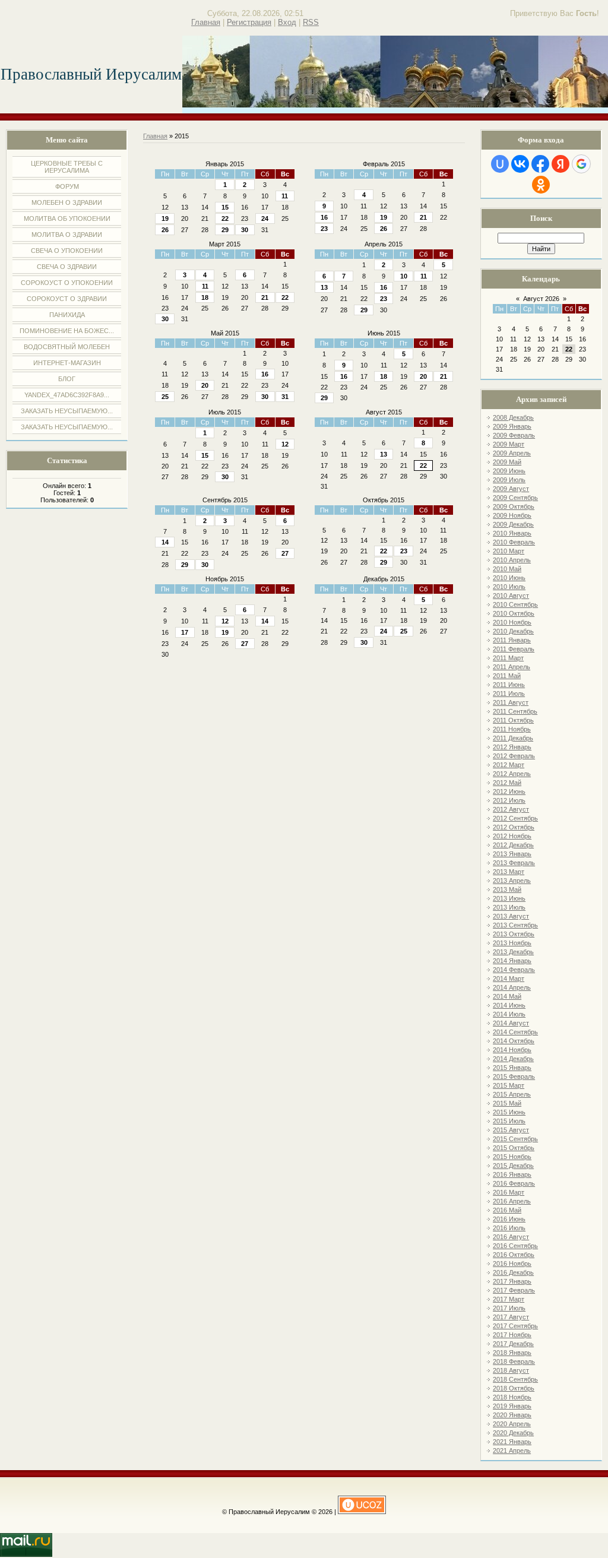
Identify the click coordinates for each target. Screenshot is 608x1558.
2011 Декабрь (513, 738)
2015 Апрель (512, 1094)
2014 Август (511, 1023)
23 (324, 228)
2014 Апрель (512, 987)
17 (184, 632)
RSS (311, 22)
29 (225, 229)
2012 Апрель (512, 773)
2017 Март (508, 1299)
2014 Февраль (514, 969)
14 (165, 542)
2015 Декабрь (513, 1165)
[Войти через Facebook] (540, 164)
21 (423, 217)
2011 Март (508, 657)
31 (285, 396)
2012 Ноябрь (512, 836)
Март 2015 (224, 244)
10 (403, 276)
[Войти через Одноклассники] (541, 185)
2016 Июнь (509, 1219)
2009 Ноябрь (512, 515)
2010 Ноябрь (512, 622)
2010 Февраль (514, 542)
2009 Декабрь (513, 524)
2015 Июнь (509, 1112)
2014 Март (508, 978)
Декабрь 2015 (383, 578)
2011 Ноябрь (512, 729)
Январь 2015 (224, 163)
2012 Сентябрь (515, 818)
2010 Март (508, 551)
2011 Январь (512, 640)
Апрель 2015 (384, 244)
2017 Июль (509, 1308)
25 (165, 396)
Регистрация (249, 22)
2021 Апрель (512, 1450)
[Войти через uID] (500, 164)
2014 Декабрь (513, 1058)
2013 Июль (509, 907)
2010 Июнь (509, 577)
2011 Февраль (513, 649)
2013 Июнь (509, 898)
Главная (205, 22)
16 (324, 217)
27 (285, 553)
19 (165, 218)
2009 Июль (509, 479)
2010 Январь (512, 533)
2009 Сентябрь (515, 497)
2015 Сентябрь (515, 1138)
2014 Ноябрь (512, 1049)
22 (225, 218)
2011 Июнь (509, 684)
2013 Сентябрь (515, 925)
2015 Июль (509, 1121)
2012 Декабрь (513, 844)
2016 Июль (509, 1227)
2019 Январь (512, 1406)
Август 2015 (384, 412)
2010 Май (507, 568)
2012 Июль (509, 800)
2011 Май (507, 675)
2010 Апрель (512, 559)
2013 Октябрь (513, 934)
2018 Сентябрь (515, 1379)
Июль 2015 (224, 412)
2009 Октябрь (513, 506)
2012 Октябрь (513, 827)
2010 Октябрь (513, 613)
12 (285, 444)
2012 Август (511, 809)
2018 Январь (512, 1352)
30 (244, 229)
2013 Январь (512, 853)
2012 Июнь (509, 791)
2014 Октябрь (513, 1040)
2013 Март (508, 871)
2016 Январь (512, 1174)
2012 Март (508, 764)
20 (204, 385)
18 (204, 297)
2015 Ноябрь (512, 1156)
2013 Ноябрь (512, 942)
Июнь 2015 (384, 333)
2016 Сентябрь (515, 1245)
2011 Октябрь (513, 720)
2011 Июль (509, 693)
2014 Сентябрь (515, 1032)
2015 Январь (512, 1067)
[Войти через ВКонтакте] (520, 164)
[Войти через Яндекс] (560, 164)
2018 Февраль (514, 1361)
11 (284, 196)
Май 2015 (225, 333)
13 (324, 287)
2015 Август (511, 1129)
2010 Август (511, 595)
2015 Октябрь (513, 1147)
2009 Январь (512, 426)
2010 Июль (509, 586)
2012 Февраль (514, 755)
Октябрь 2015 (383, 500)
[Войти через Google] (581, 163)
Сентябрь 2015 (225, 500)
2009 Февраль (514, 435)
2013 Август (511, 916)
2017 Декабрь (513, 1343)
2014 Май (507, 996)
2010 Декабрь (513, 631)
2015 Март (508, 1085)
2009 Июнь (509, 470)
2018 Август (511, 1370)
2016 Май (507, 1210)
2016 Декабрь (513, 1272)
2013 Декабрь (513, 951)
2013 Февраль (514, 862)
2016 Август (511, 1236)
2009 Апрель (512, 453)
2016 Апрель (512, 1201)
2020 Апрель (512, 1423)
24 (264, 218)
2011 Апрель (511, 666)
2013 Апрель (512, 880)
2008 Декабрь (513, 417)
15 (225, 207)
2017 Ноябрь (512, 1334)
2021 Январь (512, 1441)
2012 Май (507, 782)
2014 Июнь (509, 1005)
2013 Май (507, 889)
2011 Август (510, 702)
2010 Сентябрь (515, 604)
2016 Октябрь (513, 1254)
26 (165, 229)
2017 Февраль (514, 1290)
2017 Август (511, 1316)
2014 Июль (509, 1014)
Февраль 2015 (384, 163)
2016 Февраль (514, 1183)
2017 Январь (512, 1281)
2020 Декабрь (513, 1432)
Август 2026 (541, 298)
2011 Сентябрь (515, 711)
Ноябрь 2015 (224, 578)
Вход (287, 22)
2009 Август (511, 488)
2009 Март (508, 444)
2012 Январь (512, 746)
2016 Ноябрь (512, 1263)
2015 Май (507, 1103)
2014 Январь (512, 960)
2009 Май (507, 462)
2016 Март (508, 1192)
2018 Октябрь (513, 1388)
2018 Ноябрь (512, 1397)
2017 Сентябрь (515, 1325)
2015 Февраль (514, 1076)
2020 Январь (512, 1414)
